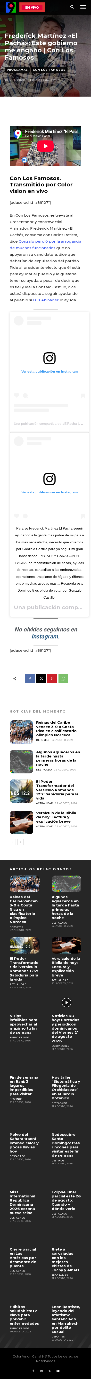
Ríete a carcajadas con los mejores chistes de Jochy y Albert (65, 1259)
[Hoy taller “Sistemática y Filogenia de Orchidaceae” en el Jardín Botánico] (67, 1064)
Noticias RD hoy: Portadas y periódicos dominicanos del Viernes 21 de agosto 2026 (65, 1028)
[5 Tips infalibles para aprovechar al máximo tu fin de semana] (25, 1003)
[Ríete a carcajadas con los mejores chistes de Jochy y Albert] (67, 1236)
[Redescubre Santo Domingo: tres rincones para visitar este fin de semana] (67, 1121)
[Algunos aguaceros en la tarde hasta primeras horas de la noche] (21, 761)
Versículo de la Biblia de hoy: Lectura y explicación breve (56, 817)
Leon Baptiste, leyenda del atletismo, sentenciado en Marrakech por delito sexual (66, 1319)
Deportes (42, 740)
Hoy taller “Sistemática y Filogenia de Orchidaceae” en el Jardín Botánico (66, 1087)
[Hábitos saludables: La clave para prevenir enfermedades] (25, 1293)
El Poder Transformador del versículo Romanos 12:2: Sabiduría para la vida (57, 789)
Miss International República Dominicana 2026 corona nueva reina (22, 1202)
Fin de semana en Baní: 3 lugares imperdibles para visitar (24, 1085)
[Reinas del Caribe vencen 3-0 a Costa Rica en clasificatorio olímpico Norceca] (21, 732)
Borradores (60, 1046)
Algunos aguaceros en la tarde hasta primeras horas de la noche (58, 758)
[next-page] (20, 842)
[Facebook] (30, 678)
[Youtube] (58, 1371)
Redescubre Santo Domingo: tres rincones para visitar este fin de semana (66, 1145)
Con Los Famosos (49, 69)
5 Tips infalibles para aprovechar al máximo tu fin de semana (23, 1024)
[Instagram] (41, 1371)
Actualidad (44, 803)
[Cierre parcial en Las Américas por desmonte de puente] (25, 1236)
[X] (41, 678)
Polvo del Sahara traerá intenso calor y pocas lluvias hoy (24, 1142)
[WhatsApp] (63, 678)
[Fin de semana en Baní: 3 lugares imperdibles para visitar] (25, 1064)
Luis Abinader (46, 300)
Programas (17, 69)
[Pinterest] (52, 678)
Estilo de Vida (20, 1037)
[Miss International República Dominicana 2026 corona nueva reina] (25, 1179)
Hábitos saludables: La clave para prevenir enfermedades (24, 1315)
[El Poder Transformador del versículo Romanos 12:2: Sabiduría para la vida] (21, 791)
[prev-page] (13, 842)
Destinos (16, 1099)
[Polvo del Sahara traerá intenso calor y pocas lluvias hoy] (25, 1121)
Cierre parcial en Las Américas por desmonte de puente (23, 1257)
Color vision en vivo (41, 187)
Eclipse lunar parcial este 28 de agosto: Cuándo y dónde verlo (66, 1200)
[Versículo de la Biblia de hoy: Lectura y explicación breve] (21, 822)
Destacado (44, 769)
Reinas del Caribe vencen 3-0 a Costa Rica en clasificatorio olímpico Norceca (56, 728)
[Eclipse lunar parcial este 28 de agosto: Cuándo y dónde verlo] (67, 1179)
